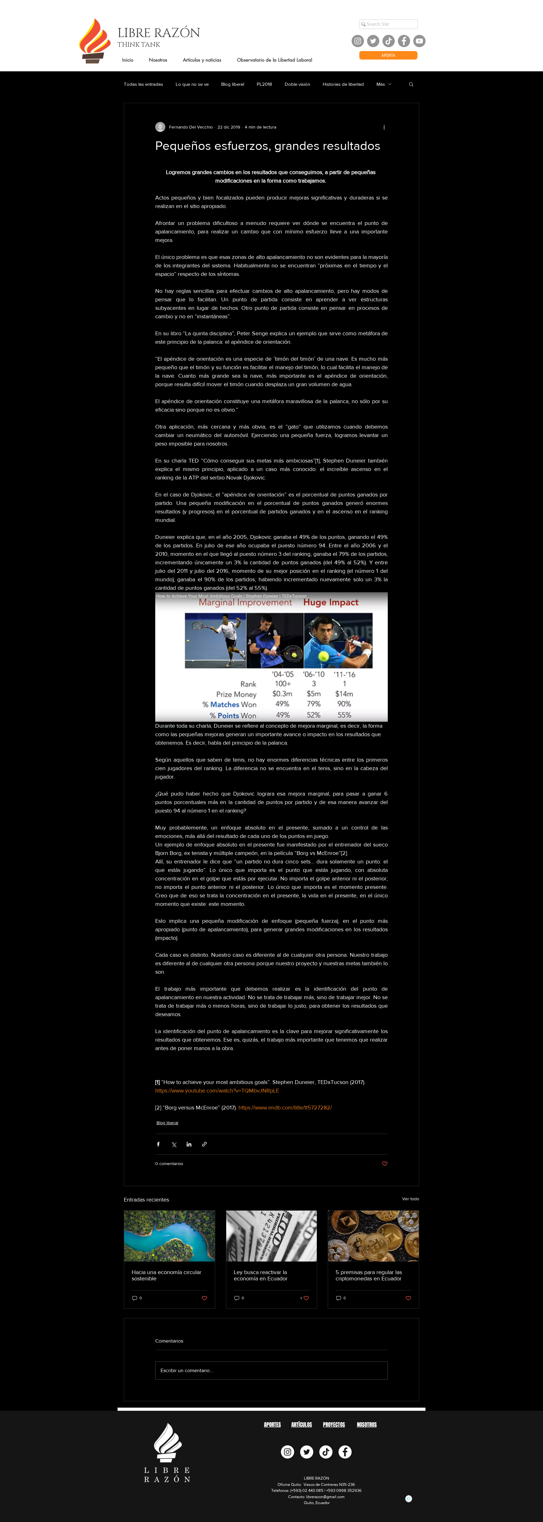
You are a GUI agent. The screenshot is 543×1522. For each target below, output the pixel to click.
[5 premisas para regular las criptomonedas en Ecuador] (373, 1236)
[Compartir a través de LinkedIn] (189, 1144)
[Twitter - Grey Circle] (373, 41)
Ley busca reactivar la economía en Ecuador (261, 1275)
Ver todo (410, 1198)
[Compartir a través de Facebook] (158, 1144)
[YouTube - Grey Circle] (419, 41)
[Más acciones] (384, 127)
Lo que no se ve (192, 84)
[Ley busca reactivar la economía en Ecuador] (271, 1236)
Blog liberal (232, 84)
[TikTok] (388, 41)
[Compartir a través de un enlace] (204, 1144)
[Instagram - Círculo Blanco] (287, 1452)
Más (380, 84)
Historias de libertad (343, 84)
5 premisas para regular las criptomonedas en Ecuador (369, 1275)
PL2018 (264, 84)
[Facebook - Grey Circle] (404, 41)
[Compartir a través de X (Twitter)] (174, 1144)
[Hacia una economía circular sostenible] (169, 1236)
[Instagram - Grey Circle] (358, 41)
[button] (411, 83)
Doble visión (297, 84)
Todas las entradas (143, 84)
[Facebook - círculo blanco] (345, 1452)
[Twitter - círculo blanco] (306, 1452)
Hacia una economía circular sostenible (166, 1275)
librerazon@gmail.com (325, 1496)
